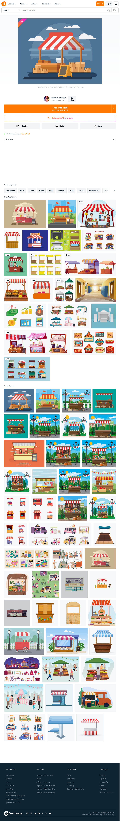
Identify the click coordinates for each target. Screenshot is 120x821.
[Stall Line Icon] (41, 290)
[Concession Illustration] (24, 453)
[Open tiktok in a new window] (42, 813)
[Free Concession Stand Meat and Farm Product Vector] (44, 481)
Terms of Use (84, 814)
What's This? (26, 134)
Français (101, 789)
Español (101, 779)
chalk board (94, 190)
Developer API (10, 792)
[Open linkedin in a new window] (35, 813)
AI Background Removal (14, 799)
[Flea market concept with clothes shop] (96, 214)
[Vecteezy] (3, 3)
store (32, 190)
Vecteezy (8, 779)
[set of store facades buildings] (27, 369)
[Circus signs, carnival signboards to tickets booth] (94, 342)
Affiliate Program (42, 782)
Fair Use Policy (107, 814)
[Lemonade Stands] (65, 240)
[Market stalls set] (69, 316)
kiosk (22, 190)
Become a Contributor (75, 789)
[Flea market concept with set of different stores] (64, 290)
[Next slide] (110, 190)
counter (61, 190)
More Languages (104, 792)
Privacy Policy (95, 814)
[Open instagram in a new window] (31, 813)
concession (10, 190)
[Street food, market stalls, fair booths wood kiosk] (37, 342)
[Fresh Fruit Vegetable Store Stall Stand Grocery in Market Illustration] (67, 641)
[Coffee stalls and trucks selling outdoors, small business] (67, 558)
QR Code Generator (13, 802)
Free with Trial (59, 108)
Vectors (11, 4)
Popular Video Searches (45, 792)
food (51, 190)
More (56, 4)
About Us (70, 782)
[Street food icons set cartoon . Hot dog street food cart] (15, 534)
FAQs (69, 775)
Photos (22, 4)
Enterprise (9, 785)
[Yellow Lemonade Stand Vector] (45, 264)
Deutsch (101, 785)
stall (71, 190)
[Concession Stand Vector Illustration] (62, 214)
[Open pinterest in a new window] (39, 813)
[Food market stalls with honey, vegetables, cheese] (90, 264)
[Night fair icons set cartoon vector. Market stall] (22, 669)
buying (81, 190)
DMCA (38, 779)
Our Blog (70, 785)
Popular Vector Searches (45, 785)
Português (102, 782)
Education (9, 789)
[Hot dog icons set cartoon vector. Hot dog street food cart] (43, 508)
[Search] (106, 10)
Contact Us (71, 779)
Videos (33, 4)
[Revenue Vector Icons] (25, 316)
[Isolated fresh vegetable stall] (16, 290)
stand (41, 190)
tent (106, 190)
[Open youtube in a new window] (50, 813)
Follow (71, 100)
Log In (107, 4)
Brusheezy (9, 775)
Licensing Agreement (44, 775)
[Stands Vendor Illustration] (35, 240)
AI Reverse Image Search (15, 796)
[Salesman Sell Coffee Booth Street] (15, 264)
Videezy (8, 782)
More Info (9, 139)
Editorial (45, 4)
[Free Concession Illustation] (25, 214)
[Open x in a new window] (46, 813)
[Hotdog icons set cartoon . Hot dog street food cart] (16, 508)
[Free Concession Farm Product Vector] (104, 481)
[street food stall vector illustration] (12, 240)
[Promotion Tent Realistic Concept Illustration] (103, 316)
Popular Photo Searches (45, 789)
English (101, 775)
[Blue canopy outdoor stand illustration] (61, 727)
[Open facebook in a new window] (27, 813)
